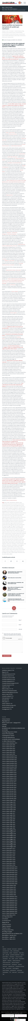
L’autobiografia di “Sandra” (8, 735)
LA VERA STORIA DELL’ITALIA (8, 741)
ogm (3, 536)
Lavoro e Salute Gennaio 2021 (9, 789)
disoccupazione (11, 511)
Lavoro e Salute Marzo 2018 (8, 850)
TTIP (18, 552)
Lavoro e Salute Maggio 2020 (9, 837)
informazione (15, 520)
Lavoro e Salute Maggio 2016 (9, 830)
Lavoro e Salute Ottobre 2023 (9, 891)
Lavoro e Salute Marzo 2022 (8, 857)
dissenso (16, 511)
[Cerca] (21, 3)
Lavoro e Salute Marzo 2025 (8, 863)
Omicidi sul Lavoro (6, 924)
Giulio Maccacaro (14, 517)
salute (11, 540)
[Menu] (24, 3)
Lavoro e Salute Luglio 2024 (8, 826)
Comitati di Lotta (5, 32)
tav (23, 551)
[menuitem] (21, 3)
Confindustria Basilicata (11, 234)
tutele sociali (22, 552)
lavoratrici (4, 700)
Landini (14, 523)
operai (7, 536)
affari (8, 502)
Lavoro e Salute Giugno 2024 (9, 807)
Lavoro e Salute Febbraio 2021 (9, 770)
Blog (23, 31)
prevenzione (8, 537)
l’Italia (7, 132)
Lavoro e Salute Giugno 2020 (9, 800)
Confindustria (12, 284)
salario (8, 540)
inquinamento (21, 521)
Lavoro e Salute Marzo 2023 (8, 859)
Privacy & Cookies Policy (8, 929)
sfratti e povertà (15, 549)
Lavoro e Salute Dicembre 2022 (9, 761)
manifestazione (5, 528)
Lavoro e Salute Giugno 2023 (9, 806)
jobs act (8, 523)
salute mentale (8, 968)
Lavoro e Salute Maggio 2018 (9, 833)
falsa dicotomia (9, 195)
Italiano (18, 1019)
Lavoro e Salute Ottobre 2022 (9, 889)
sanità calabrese (11, 542)
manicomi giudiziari (19, 527)
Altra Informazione (18, 31)
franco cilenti (4, 515)
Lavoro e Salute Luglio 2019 (8, 817)
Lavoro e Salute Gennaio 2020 (9, 787)
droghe (3, 512)
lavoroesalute (21, 524)
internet (3, 523)
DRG (22, 511)
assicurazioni (10, 503)
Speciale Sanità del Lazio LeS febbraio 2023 (12, 933)
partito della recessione (12, 156)
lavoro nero (16, 524)
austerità (4, 259)
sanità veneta (15, 548)
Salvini (7, 542)
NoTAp (14, 534)
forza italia (22, 514)
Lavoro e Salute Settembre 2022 (9, 907)
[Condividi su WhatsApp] (17, 561)
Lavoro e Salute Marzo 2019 (8, 852)
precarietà (4, 537)
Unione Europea (21, 972)
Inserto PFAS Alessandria (8, 733)
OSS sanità (4, 701)
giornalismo (15, 515)
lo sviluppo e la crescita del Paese (14, 162)
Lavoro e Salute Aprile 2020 (8, 745)
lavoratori (18, 523)
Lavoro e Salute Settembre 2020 (9, 904)
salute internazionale (17, 540)
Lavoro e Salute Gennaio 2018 (9, 783)
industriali (9, 232)
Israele (13, 958)
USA (3, 974)
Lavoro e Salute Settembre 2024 (9, 911)
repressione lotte (10, 539)
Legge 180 (10, 526)
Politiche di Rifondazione (9, 35)
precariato (22, 536)
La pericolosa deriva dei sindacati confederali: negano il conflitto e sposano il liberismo (13, 45)
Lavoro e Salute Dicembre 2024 (9, 765)
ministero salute (10, 531)
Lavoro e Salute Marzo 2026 (8, 865)
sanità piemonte (13, 970)
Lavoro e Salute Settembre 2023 (9, 909)
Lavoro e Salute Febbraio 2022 (9, 772)
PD (15, 536)
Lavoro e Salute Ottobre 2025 (9, 894)
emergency (11, 512)
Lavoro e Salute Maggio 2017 (9, 831)
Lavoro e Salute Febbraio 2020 (9, 769)
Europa (20, 512)
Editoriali (4, 726)
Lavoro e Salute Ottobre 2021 (9, 887)
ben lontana (12, 132)
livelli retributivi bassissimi (16, 145)
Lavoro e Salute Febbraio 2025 (9, 778)
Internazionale (5, 698)
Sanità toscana (9, 548)
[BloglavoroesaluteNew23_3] (11, 3)
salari (6, 540)
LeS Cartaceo (5, 918)
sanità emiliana (18, 542)
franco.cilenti (11, 37)
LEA (3, 526)
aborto (5, 502)
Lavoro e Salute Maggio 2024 (9, 844)
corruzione (4, 509)
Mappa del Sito (5, 922)
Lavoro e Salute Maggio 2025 (9, 846)
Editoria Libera (5, 688)
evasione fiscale (5, 952)
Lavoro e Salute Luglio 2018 (8, 815)
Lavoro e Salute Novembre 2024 (9, 881)
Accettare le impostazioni (8, 1015)
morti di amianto (19, 531)
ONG (5, 536)
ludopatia (18, 526)
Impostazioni (14, 1018)
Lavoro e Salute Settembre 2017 (9, 898)
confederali (10, 508)
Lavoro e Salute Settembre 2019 (9, 902)
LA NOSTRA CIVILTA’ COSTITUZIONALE (11, 739)
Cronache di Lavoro (11, 32)
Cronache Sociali (22, 34)
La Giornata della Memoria (8, 737)
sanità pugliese (21, 545)
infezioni (11, 520)
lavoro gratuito (11, 524)
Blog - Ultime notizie (7, 7)
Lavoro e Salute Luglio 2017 (8, 813)
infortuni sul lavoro (14, 521)
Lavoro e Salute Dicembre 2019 (9, 756)
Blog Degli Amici (6, 720)
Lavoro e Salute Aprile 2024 (8, 752)
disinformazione (16, 950)
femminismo (17, 514)
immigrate (7, 518)
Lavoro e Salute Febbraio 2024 (9, 776)
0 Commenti (11, 31)
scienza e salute (9, 549)
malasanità (4, 527)
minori (14, 531)
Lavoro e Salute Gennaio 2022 (9, 791)
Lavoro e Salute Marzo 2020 (8, 854)
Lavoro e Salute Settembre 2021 (9, 905)
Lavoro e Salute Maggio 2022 (9, 841)
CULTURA (13, 509)
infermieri (20, 518)
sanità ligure (13, 543)
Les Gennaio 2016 (6, 920)
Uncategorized (5, 709)
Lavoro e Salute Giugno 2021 (9, 802)
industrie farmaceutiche (13, 518)
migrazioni (4, 531)
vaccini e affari (6, 553)
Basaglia (17, 505)
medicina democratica (10, 530)
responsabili (11, 260)
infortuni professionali (6, 521)
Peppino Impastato (6, 926)
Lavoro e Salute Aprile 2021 (8, 746)
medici (9, 528)
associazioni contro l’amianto (18, 503)
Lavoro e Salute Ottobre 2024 (9, 892)
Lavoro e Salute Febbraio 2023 (9, 774)
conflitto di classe (21, 508)
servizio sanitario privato (8, 705)
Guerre (22, 517)
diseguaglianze (5, 511)
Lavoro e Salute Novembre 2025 (9, 883)
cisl (4, 508)
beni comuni (21, 505)
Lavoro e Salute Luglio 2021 (8, 820)
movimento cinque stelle (16, 533)
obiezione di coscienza (20, 534)
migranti (22, 530)
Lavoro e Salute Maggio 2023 (9, 843)
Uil (2, 553)
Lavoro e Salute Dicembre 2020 (9, 757)
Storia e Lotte (4, 37)
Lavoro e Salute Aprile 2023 (8, 750)
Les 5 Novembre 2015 (7, 917)
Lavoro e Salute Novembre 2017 (9, 868)
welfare (10, 553)
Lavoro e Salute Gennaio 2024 (9, 794)
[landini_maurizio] (12, 19)
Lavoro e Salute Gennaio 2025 (9, 796)
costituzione (9, 509)
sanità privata (8, 545)
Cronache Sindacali (5, 34)
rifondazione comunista (18, 539)
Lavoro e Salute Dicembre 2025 (9, 767)
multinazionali (7, 534)
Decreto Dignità (15, 291)
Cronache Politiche (19, 32)
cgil (2, 508)
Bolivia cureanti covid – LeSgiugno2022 (11, 722)
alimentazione (12, 502)
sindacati (4, 551)
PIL (16, 536)
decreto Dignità (18, 509)
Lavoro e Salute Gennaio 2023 (9, 793)
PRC (18, 536)
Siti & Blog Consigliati (7, 931)
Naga (11, 534)
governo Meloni (5, 956)
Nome (20, 620)
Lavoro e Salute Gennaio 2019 (9, 785)
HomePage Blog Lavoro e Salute (9, 732)
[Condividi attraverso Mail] (23, 561)
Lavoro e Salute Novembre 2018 (9, 870)
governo (19, 517)
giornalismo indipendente (15, 954)
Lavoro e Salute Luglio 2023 (8, 824)
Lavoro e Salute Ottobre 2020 (9, 885)
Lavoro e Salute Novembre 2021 (9, 876)
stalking (11, 551)
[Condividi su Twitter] (11, 561)
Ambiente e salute (6, 670)
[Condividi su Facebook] (5, 561)
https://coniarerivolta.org (11, 500)
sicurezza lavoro (22, 35)
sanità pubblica (14, 545)
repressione (4, 539)
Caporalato (16, 506)
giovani (8, 517)
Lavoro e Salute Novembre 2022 (9, 878)
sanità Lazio (9, 543)
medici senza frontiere (6, 964)
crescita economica (13, 134)
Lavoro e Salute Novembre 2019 (9, 872)
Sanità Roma (4, 546)
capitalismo (11, 506)
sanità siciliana (16, 546)
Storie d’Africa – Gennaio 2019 (9, 935)
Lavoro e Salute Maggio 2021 (9, 839)
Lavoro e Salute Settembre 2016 (9, 896)
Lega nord (6, 526)
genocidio (7, 954)
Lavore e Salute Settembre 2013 (9, 743)
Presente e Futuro (6, 928)
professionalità (14, 537)
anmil (21, 502)
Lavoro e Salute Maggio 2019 (9, 835)
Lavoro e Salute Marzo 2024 (8, 861)
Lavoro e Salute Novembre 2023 (9, 880)
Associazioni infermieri (6, 505)
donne (19, 511)
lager (12, 523)
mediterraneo (17, 530)
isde (6, 523)
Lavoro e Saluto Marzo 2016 (8, 915)
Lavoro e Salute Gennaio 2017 (9, 782)
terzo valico (8, 552)
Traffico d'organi (14, 552)
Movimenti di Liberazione (8, 690)
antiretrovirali (4, 503)
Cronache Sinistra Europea (13, 34)
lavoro (7, 524)
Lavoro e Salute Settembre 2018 (9, 900)
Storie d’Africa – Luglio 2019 (8, 937)
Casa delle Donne (21, 506)
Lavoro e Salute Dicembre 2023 (9, 763)
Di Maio (23, 509)
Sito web (20, 629)
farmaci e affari (11, 514)
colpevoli (6, 260)
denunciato (18, 270)
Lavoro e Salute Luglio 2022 (8, 822)
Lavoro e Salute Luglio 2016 (8, 811)
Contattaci (4, 724)
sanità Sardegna (10, 546)
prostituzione (20, 537)
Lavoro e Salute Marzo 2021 (8, 855)
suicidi (14, 551)
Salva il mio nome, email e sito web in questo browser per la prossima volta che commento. (12, 634)
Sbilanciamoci (20, 548)
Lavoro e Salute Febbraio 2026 (9, 780)
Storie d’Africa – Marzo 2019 (8, 939)
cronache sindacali (6, 696)
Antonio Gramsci (6, 719)
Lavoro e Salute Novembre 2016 (9, 867)
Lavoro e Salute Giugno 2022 (9, 804)
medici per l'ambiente (15, 528)
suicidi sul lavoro (19, 551)
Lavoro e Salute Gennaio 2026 (9, 798)
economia (7, 512)
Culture (3, 35)
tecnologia (4, 552)
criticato (13, 270)
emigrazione (16, 512)
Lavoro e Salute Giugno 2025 (9, 809)
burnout (3, 506)
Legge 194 (14, 526)
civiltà (6, 508)
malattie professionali (11, 527)
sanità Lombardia (20, 543)
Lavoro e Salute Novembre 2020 (9, 874)
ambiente (17, 502)
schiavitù (3, 549)
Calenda (7, 506)
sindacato (8, 551)
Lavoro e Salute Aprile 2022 (8, 748)
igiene (3, 518)
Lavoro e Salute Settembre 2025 (9, 913)
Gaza (3, 954)
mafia (22, 526)
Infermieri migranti (5, 520)
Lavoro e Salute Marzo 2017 (8, 848)
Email (20, 624)
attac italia (13, 505)
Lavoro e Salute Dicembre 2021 (9, 759)
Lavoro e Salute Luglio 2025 (8, 828)
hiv (24, 517)
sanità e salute (16, 35)
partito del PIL (22, 153)
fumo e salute (10, 515)
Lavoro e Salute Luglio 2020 (8, 818)
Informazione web (22, 520)
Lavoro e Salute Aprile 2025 (8, 754)
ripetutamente (9, 270)
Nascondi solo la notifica (21, 1015)
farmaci (6, 514)
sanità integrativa (16, 968)
